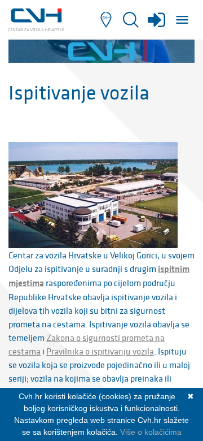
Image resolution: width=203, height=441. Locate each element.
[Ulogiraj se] (156, 24)
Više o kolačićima (151, 431)
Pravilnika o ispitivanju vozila (100, 351)
